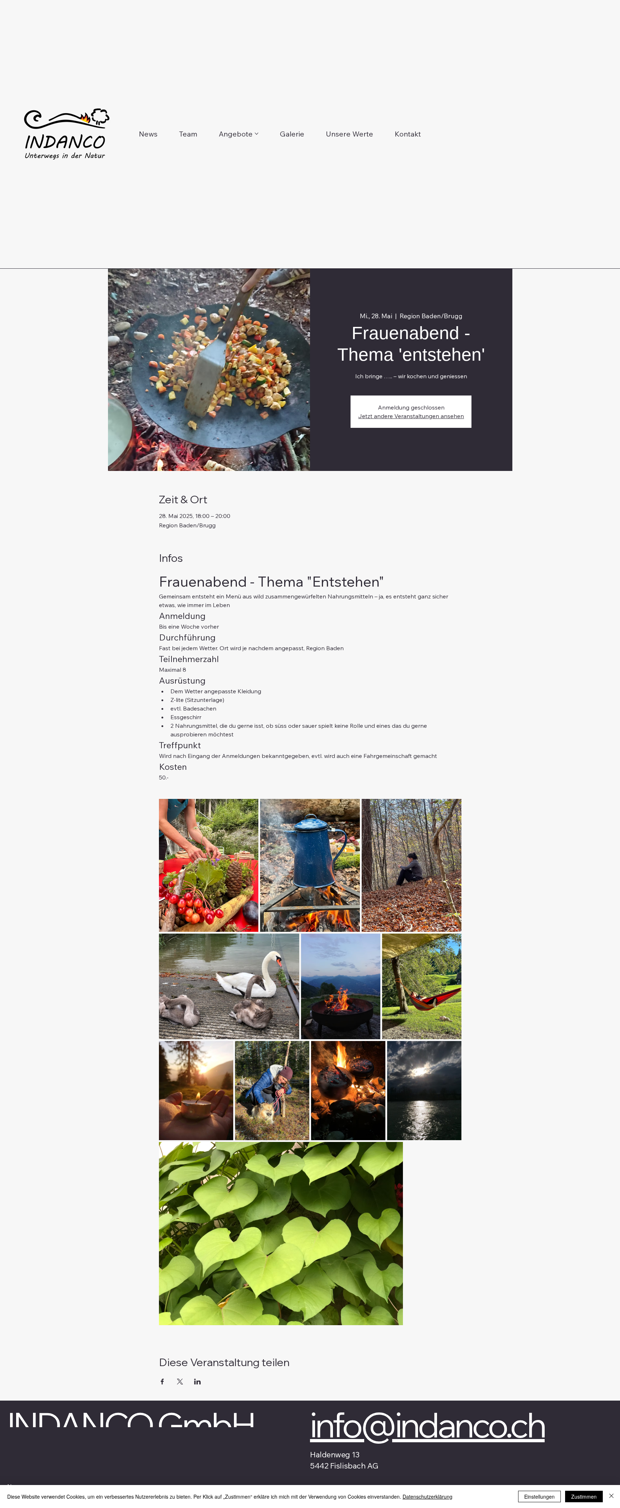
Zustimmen (584, 1496)
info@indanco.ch (427, 1424)
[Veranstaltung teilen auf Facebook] (162, 1381)
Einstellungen (539, 1496)
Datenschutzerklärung (427, 1496)
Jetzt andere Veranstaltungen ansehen (411, 416)
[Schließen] (611, 1496)
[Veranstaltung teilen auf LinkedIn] (197, 1381)
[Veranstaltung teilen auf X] (180, 1381)
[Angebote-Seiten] (256, 133)
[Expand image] (209, 865)
